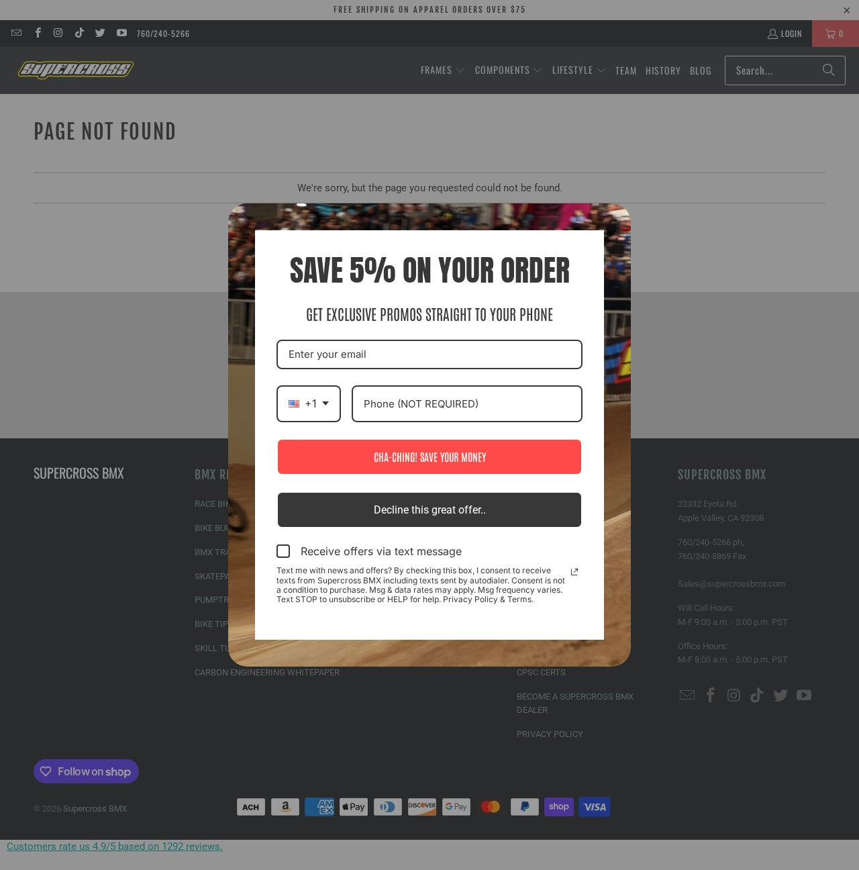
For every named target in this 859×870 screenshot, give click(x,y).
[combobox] (308, 403)
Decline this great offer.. (430, 509)
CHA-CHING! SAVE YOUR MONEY (430, 456)
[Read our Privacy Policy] (574, 572)
